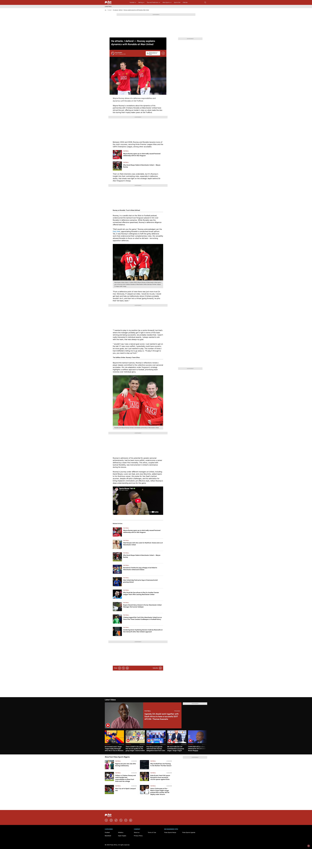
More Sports (166, 2)
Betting (140, 2)
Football (132, 2)
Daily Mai (116, 231)
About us (136, 832)
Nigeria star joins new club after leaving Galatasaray (125, 765)
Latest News (108, 6)
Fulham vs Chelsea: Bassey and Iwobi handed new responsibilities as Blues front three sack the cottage (125, 778)
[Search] (205, 2)
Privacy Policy (138, 835)
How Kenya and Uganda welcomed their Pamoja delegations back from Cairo (155, 748)
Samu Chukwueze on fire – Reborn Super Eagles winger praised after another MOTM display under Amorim (159, 791)
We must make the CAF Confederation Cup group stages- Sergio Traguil (175, 748)
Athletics (120, 832)
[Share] (163, 53)
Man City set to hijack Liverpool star (125, 789)
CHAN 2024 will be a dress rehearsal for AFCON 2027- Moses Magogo (197, 748)
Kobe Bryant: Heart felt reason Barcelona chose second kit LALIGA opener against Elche (160, 777)
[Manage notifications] (308, 846)
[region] (156, 741)
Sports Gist (177, 2)
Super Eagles (122, 835)
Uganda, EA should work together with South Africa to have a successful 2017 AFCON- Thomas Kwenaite (161, 716)
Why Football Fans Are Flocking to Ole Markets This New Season (160, 765)
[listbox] (156, 741)
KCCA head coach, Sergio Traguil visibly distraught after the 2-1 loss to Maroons (114, 748)
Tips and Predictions (152, 2)
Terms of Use (152, 832)
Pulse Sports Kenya (170, 832)
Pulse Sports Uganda (188, 832)
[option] (114, 741)
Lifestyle (185, 2)
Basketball (108, 835)
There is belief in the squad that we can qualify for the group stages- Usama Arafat (135, 748)
